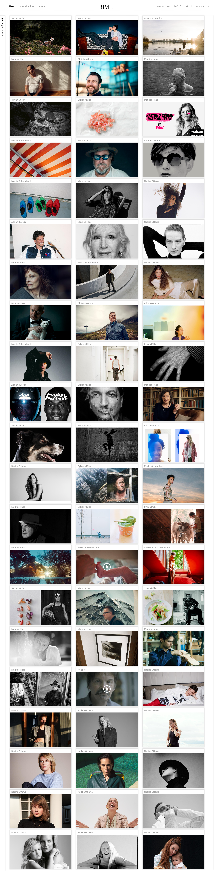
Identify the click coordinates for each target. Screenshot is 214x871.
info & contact (183, 6)
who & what (26, 6)
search (200, 6)
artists (10, 6)
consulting (164, 6)
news (42, 6)
